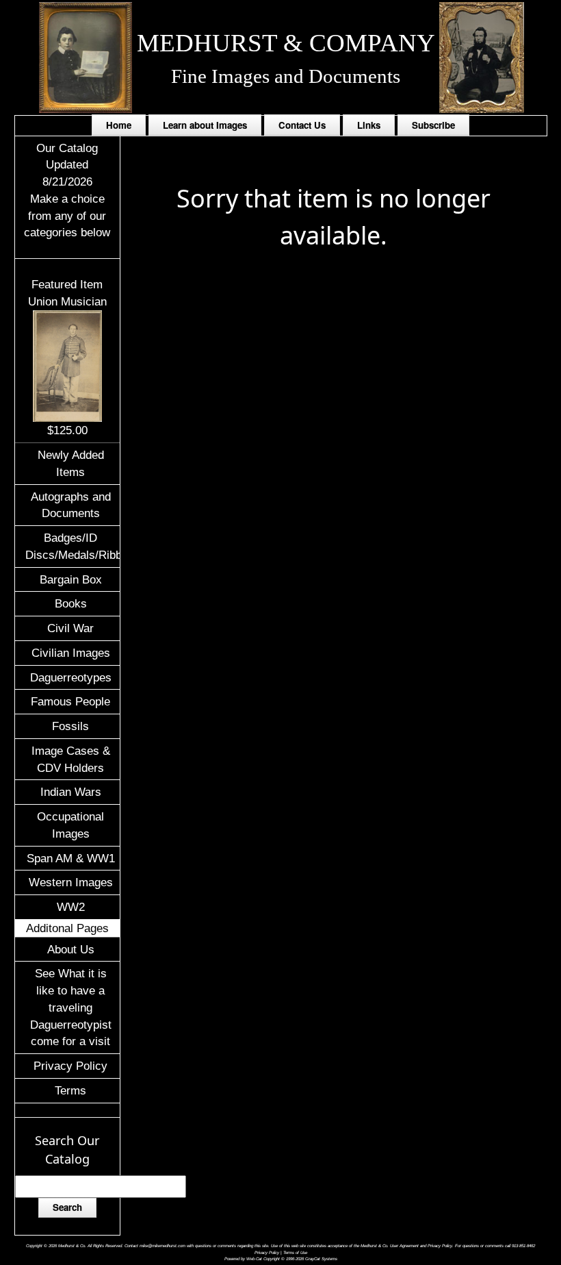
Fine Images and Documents (285, 76)
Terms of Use (295, 1252)
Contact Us (302, 124)
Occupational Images (70, 825)
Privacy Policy (70, 1066)
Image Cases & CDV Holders (70, 759)
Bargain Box (71, 579)
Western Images (71, 882)
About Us (70, 949)
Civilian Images (70, 653)
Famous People (70, 701)
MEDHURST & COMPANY (286, 43)
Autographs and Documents (71, 505)
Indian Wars (70, 792)
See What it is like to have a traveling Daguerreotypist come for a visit (71, 1007)
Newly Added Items (71, 463)
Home (118, 124)
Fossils (70, 726)
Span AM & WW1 (71, 858)
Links (368, 124)
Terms (70, 1090)
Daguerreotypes (71, 677)
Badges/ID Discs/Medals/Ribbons (72, 546)
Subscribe (433, 124)
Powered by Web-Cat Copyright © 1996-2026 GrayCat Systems (280, 1258)
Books (71, 603)
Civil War (70, 628)
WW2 (71, 907)
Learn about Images (205, 124)
